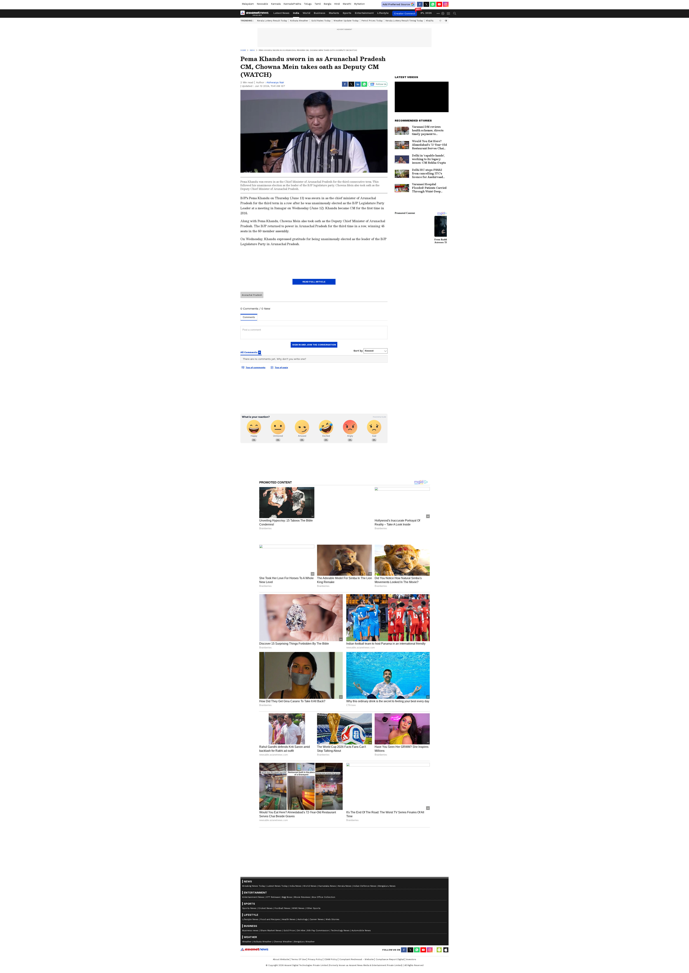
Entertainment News (253, 842)
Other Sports (313, 853)
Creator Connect (404, 13)
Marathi (347, 4)
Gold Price (289, 875)
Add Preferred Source (396, 4)
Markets (334, 12)
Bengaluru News (386, 830)
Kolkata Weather (299, 20)
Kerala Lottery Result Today (272, 20)
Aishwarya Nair (275, 82)
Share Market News (271, 875)
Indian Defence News (364, 830)
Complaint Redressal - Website (356, 904)
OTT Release (273, 842)
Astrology (302, 864)
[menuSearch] (454, 13)
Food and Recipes (270, 864)
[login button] (443, 13)
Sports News (249, 853)
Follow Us (381, 84)
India (296, 12)
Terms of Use (298, 904)
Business (319, 12)
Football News (282, 853)
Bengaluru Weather (304, 886)
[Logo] (255, 13)
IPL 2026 (426, 12)
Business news (250, 875)
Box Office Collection (323, 842)
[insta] (446, 4)
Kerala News (344, 830)
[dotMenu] (438, 13)
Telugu (308, 4)
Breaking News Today (253, 830)
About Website (281, 904)
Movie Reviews (302, 842)
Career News (317, 864)
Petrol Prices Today (372, 20)
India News (295, 830)
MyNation (359, 4)
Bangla (327, 4)
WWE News (298, 853)
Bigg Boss (287, 842)
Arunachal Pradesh (252, 295)
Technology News (340, 875)
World (306, 12)
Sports (347, 12)
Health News (289, 864)
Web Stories (332, 864)
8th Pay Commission (318, 875)
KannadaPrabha (292, 4)
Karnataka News (327, 830)
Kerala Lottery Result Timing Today (404, 20)
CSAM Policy (330, 904)
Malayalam (248, 4)
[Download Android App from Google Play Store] (439, 894)
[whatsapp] (433, 4)
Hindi (337, 4)
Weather (247, 886)
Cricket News (265, 853)
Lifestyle (383, 12)
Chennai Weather (283, 886)
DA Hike (301, 875)
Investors (411, 904)
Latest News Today (277, 830)
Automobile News (361, 875)
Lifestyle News (250, 864)
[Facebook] (420, 4)
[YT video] (439, 4)
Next (446, 21)
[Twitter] (426, 4)
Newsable (262, 4)
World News (310, 830)
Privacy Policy (315, 904)
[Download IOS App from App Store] (446, 894)
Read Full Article (314, 281)
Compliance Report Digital (390, 904)
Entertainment (364, 12)
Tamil (318, 4)
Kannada (276, 4)
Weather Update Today (346, 20)
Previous (440, 21)
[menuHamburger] (448, 13)
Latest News (281, 12)
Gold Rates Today (321, 20)
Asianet (254, 894)
